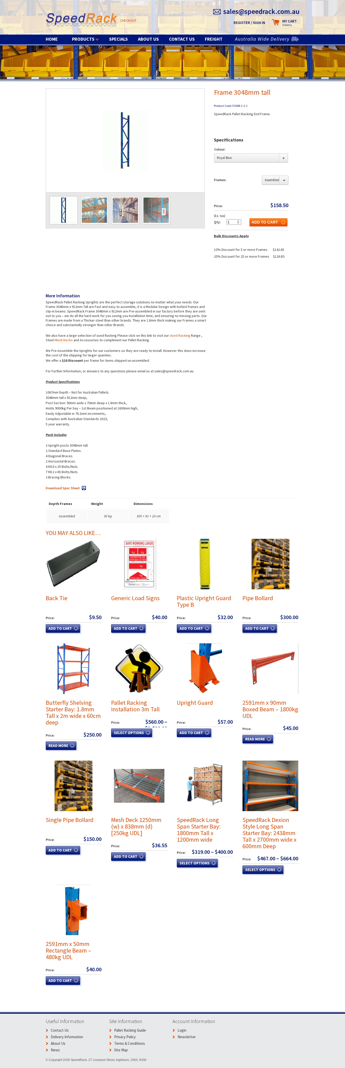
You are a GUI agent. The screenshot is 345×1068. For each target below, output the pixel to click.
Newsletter (187, 1036)
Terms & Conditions (129, 1043)
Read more (58, 745)
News (55, 1050)
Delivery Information (67, 1036)
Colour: (220, 149)
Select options (129, 732)
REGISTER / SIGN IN (249, 22)
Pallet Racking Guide (130, 1030)
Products (83, 39)
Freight (214, 39)
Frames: (220, 180)
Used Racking (180, 335)
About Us (148, 39)
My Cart (289, 23)
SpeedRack (82, 20)
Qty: (217, 222)
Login (182, 1030)
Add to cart (265, 222)
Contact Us (182, 39)
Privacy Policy (125, 1036)
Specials (118, 39)
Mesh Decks (64, 340)
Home (52, 39)
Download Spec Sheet (63, 488)
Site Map (121, 1050)
